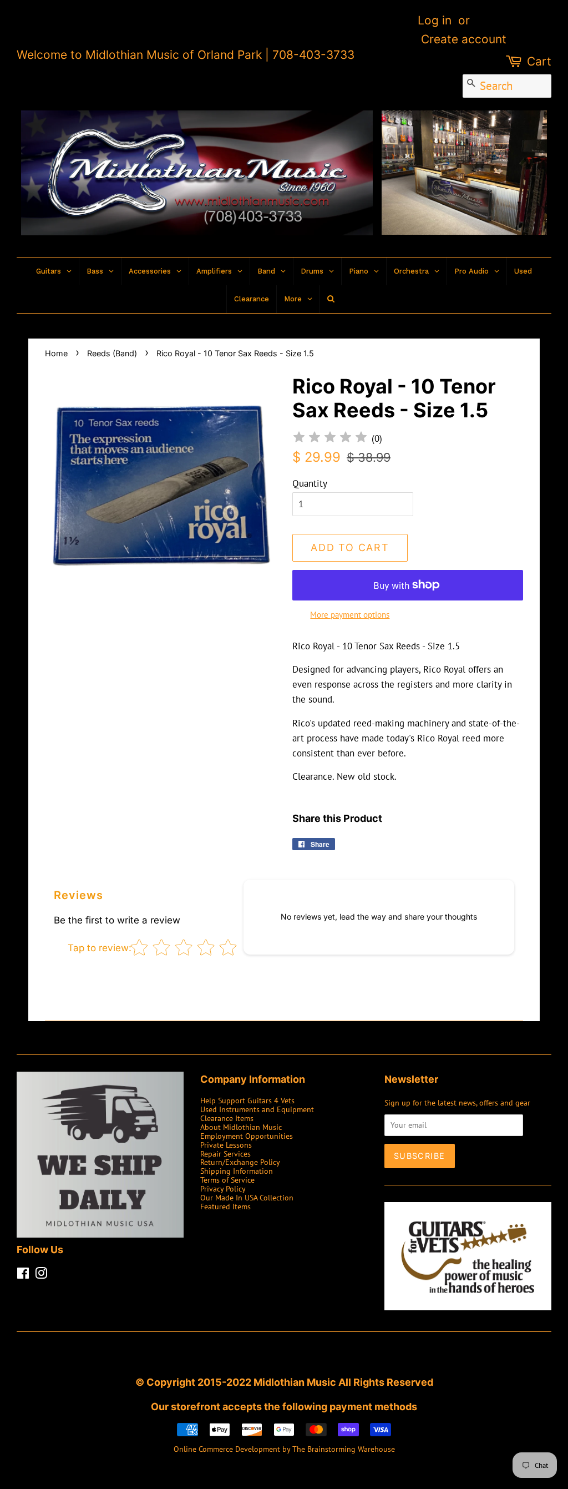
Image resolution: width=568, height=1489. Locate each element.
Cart (539, 61)
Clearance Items (226, 1118)
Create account (463, 39)
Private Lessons (226, 1144)
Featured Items (225, 1206)
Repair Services (225, 1153)
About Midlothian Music (241, 1127)
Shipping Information (236, 1170)
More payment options (349, 614)
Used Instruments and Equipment (257, 1109)
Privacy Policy (223, 1188)
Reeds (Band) (112, 353)
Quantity (309, 483)
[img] (330, 439)
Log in (435, 20)
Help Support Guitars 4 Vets (247, 1100)
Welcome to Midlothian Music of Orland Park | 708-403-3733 (185, 55)
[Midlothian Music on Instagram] (41, 1275)
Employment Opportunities (246, 1135)
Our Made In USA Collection (246, 1197)
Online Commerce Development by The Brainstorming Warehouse (284, 1448)
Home (56, 353)
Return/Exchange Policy (240, 1162)
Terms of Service (227, 1179)
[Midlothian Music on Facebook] (23, 1275)
